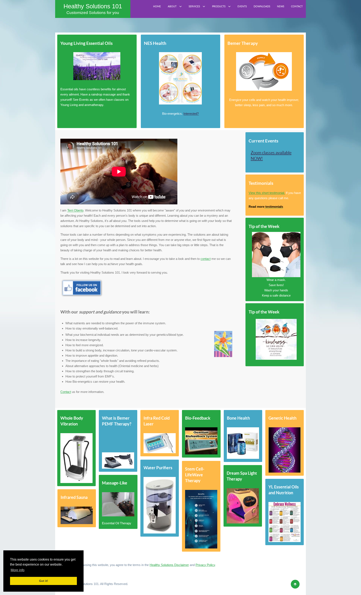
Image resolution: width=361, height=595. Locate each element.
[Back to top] (295, 584)
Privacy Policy (205, 565)
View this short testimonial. (267, 193)
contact (206, 258)
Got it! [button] (43, 580)
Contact (65, 392)
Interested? (191, 113)
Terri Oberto (75, 210)
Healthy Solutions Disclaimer (169, 565)
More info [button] (17, 570)
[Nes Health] (180, 78)
